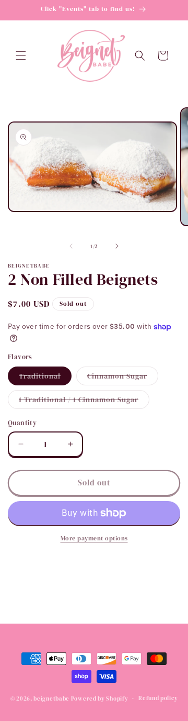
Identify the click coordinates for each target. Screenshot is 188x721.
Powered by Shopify (99, 699)
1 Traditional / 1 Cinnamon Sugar (84, 401)
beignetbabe (51, 699)
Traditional (45, 377)
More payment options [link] (94, 538)
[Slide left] (71, 246)
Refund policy (158, 698)
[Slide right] (116, 246)
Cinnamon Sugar (122, 377)
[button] (20, 55)
